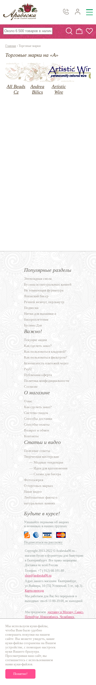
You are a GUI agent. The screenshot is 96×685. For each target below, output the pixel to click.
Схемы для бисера (47, 474)
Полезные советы (37, 451)
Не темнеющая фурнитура (43, 290)
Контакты (31, 436)
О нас (28, 401)
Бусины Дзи (33, 325)
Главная (10, 46)
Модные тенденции (48, 462)
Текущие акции (35, 340)
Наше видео (33, 492)
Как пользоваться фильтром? (45, 357)
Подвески (31, 308)
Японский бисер (36, 296)
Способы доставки (38, 419)
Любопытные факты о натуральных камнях (40, 500)
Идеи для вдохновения (50, 468)
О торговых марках (38, 486)
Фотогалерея (33, 480)
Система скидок (36, 413)
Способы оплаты (37, 424)
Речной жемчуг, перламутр (44, 302)
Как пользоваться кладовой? (45, 352)
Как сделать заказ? (38, 346)
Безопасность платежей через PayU (46, 366)
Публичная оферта (38, 375)
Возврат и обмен (36, 430)
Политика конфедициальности (46, 381)
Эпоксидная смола (38, 279)
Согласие (31, 387)
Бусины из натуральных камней (47, 284)
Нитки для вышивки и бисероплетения (40, 316)
